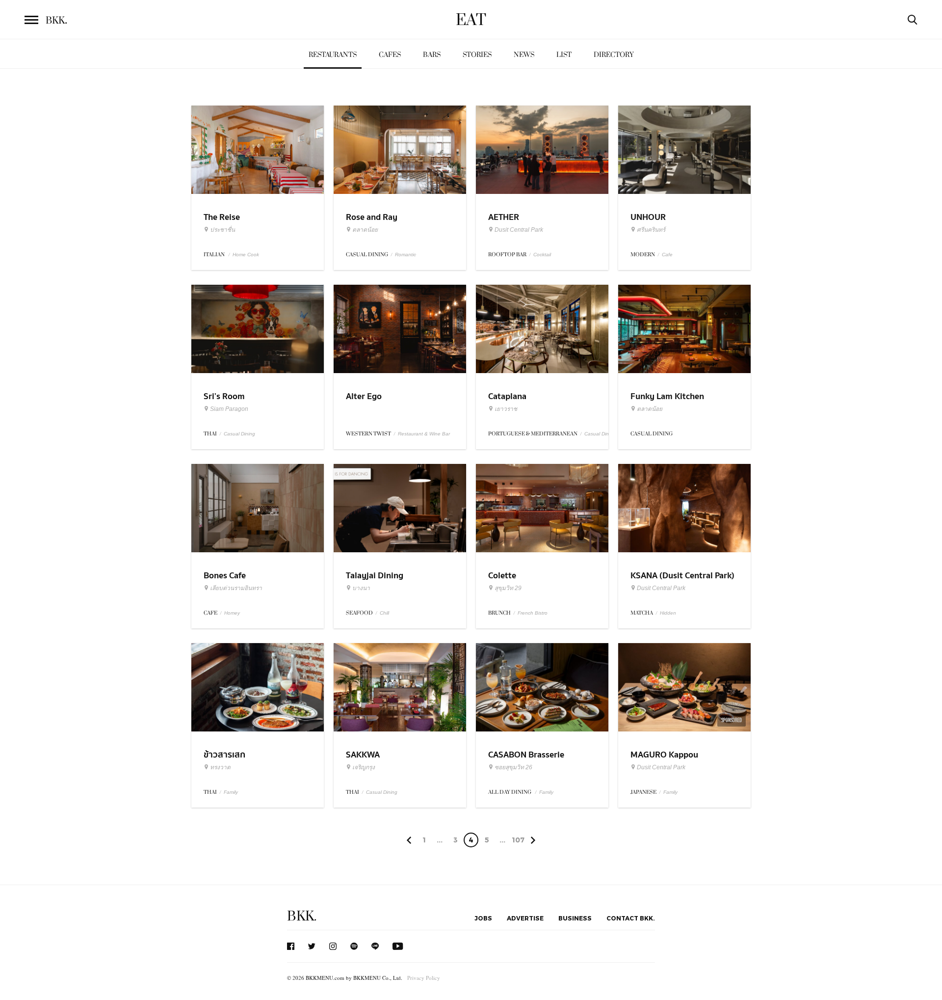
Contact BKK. (630, 918)
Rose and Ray (371, 217)
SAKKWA (363, 755)
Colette (502, 575)
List (564, 55)
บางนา (361, 588)
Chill (384, 613)
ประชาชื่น (222, 230)
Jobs (483, 918)
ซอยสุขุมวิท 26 (513, 767)
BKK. (301, 916)
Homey (232, 613)
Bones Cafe (225, 575)
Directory (614, 55)
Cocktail (542, 254)
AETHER (503, 217)
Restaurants (333, 55)
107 (518, 840)
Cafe (667, 254)
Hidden (668, 613)
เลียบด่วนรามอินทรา (236, 588)
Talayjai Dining (374, 575)
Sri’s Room (224, 396)
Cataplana (507, 396)
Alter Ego (364, 396)
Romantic (405, 254)
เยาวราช (506, 409)
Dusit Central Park (519, 230)
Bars (432, 55)
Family (231, 792)
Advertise (525, 918)
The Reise (222, 217)
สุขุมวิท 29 (508, 588)
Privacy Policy (423, 977)
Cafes (390, 55)
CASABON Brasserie (526, 755)
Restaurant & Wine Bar (424, 433)
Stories (477, 55)
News (524, 55)
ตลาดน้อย (365, 230)
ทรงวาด (220, 767)
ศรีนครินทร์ (651, 230)
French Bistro (533, 613)
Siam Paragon (229, 409)
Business (575, 918)
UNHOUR (648, 217)
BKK (56, 20)
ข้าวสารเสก (224, 755)
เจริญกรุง (363, 767)
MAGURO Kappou (664, 755)
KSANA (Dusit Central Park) (682, 575)
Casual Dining (239, 433)
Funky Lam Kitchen (667, 396)
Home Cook (246, 254)
